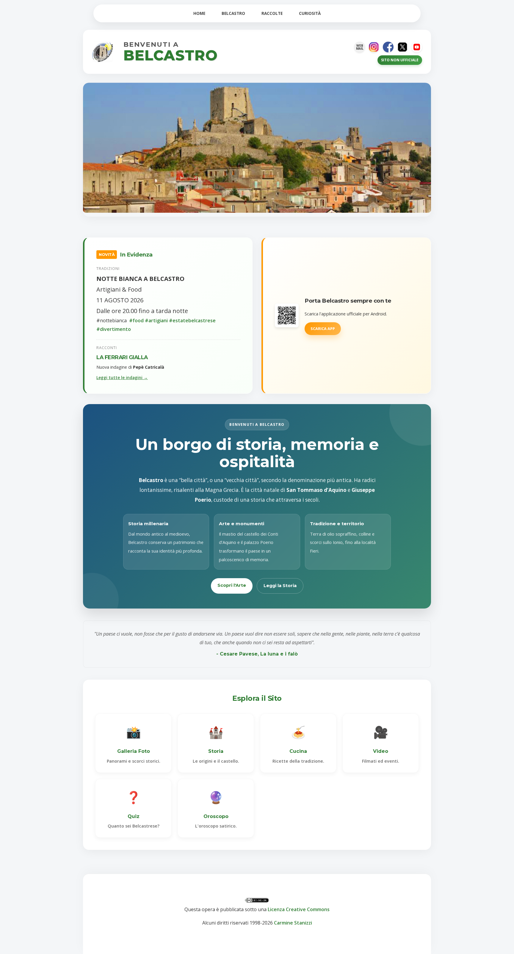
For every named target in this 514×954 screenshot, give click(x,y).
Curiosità (310, 13)
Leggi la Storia (280, 585)
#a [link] (148, 320)
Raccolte (272, 13)
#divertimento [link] (113, 329)
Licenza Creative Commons (299, 909)
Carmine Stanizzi (293, 922)
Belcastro (233, 13)
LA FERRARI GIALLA (122, 357)
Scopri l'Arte (231, 585)
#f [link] (132, 320)
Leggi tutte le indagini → (122, 377)
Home (199, 13)
